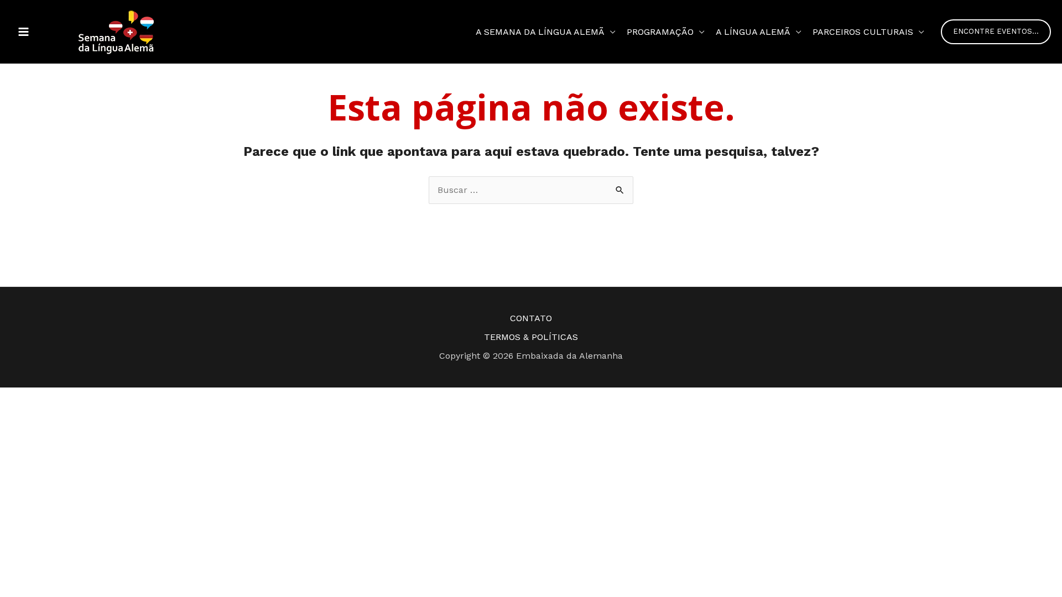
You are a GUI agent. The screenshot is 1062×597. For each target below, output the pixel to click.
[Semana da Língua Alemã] (116, 31)
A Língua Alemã (753, 32)
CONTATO (531, 318)
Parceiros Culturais (863, 32)
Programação (660, 32)
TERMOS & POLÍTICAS (531, 337)
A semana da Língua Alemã (540, 32)
